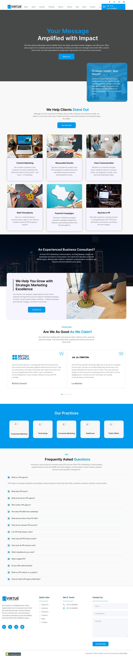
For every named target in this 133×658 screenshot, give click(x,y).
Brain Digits (123, 653)
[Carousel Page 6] (71, 394)
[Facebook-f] (109, 2)
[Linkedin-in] (124, 2)
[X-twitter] (114, 2)
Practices (51, 7)
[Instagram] (119, 2)
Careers (69, 7)
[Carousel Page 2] (63, 394)
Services (42, 7)
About (34, 7)
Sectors (60, 7)
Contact (92, 7)
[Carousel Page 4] (67, 394)
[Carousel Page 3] (65, 394)
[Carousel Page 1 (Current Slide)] (61, 394)
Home (26, 7)
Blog (77, 7)
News (84, 7)
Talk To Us (110, 6)
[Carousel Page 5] (69, 394)
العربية (101, 7)
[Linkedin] (22, 627)
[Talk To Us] (104, 6)
